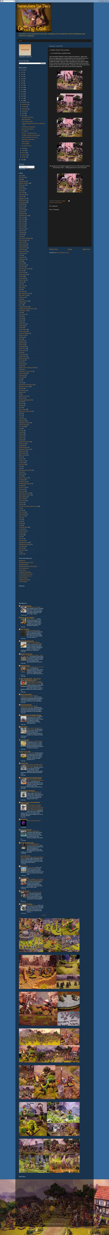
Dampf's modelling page (27, 842)
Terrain (21, 510)
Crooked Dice (22, 570)
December (25, 102)
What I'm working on (32, 716)
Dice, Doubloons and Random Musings (31, 715)
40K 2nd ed (22, 177)
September (25, 109)
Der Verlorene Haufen (25, 268)
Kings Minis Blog (23, 564)
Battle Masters (23, 200)
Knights (21, 365)
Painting (21, 439)
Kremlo (21, 369)
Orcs (61, 202)
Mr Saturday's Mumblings (28, 790)
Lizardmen (22, 375)
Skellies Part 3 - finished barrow (35, 741)
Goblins (21, 327)
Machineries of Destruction (26, 384)
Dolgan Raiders (23, 274)
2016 (22, 87)
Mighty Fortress (23, 396)
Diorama (21, 270)
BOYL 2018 (22, 225)
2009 (22, 159)
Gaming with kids (23, 306)
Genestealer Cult (23, 310)
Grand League (22, 329)
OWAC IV (21, 436)
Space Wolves (22, 500)
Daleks (21, 261)
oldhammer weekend (24, 422)
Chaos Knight (22, 246)
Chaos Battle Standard (25, 238)
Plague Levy (22, 443)
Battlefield (22, 204)
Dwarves (21, 282)
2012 (22, 96)
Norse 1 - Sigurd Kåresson (33, 792)
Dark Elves (22, 266)
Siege (20, 468)
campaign (21, 232)
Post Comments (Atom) (63, 252)
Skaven (21, 472)
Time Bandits (22, 514)
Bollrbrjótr (22, 213)
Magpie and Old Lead (26, 654)
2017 (22, 85)
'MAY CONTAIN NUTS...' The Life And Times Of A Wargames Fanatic (31, 679)
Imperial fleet (22, 356)
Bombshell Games (23, 215)
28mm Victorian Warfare (27, 617)
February (24, 154)
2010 (22, 100)
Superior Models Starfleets (33, 630)
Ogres (20, 417)
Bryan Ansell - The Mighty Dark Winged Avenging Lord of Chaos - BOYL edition (35, 766)
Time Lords (22, 516)
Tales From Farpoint (26, 829)
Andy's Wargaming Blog (27, 641)
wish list (21, 548)
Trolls (20, 525)
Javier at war (24, 866)
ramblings (22, 445)
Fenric (20, 299)
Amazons (21, 188)
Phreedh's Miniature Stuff (26, 562)
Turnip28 (21, 529)
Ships (20, 466)
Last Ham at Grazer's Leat (26, 371)
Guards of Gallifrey (24, 333)
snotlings (21, 485)
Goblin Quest (22, 323)
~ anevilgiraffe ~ (25, 740)
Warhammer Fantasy (24, 544)
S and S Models (23, 581)
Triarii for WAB (31, 867)
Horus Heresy (22, 348)
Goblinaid (21, 325)
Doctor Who (22, 272)
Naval (20, 407)
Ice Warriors (22, 354)
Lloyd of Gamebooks (26, 694)
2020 (22, 78)
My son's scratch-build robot (34, 820)
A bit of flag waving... (27, 121)
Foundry (21, 303)
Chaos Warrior (23, 251)
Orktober (21, 434)
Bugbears (21, 230)
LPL (20, 381)
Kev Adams (22, 360)
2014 (22, 91)
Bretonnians (22, 228)
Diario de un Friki (25, 751)
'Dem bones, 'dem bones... (28, 139)
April (23, 150)
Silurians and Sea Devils (25, 470)
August (24, 111)
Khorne (21, 362)
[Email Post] (69, 200)
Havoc (20, 339)
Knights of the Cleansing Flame (27, 367)
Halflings (21, 337)
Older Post (86, 249)
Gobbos (21, 322)
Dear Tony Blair (25, 629)
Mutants (21, 405)
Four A (21, 305)
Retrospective (22, 451)
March (24, 152)
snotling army (23, 481)
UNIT (20, 536)
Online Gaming (23, 424)
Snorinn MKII (25, 143)
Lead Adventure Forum (25, 576)
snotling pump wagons (25, 483)
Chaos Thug (22, 249)
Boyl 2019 (21, 227)
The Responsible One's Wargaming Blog (31, 777)
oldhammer (22, 420)
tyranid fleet (22, 531)
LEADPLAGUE (24, 763)
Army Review (22, 194)
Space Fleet (22, 491)
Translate (31, 169)
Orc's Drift (56, 202)
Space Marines (23, 496)
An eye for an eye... (27, 145)
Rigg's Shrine (22, 453)
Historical (21, 344)
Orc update (25, 131)
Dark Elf (21, 263)
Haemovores (22, 335)
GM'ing (21, 316)
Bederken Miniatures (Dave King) (28, 566)
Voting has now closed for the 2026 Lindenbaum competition (29, 696)
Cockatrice (22, 253)
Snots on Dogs (22, 487)
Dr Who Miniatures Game (26, 574)
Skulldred (21, 474)
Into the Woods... (31, 618)
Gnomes (21, 318)
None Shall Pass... (26, 119)
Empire (21, 287)
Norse (20, 415)
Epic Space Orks (23, 295)
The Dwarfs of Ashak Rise (28, 127)
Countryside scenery (32, 905)
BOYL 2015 (22, 219)
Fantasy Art (22, 297)
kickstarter (22, 363)
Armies (21, 190)
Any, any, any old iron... (28, 129)
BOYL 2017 (22, 223)
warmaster (22, 546)
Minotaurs (22, 398)
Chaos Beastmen (23, 240)
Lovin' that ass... (26, 141)
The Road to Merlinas (27, 117)
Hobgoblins (22, 346)
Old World (22, 419)
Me (20, 394)
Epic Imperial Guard (24, 293)
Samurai (21, 459)
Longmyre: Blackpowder (33, 831)
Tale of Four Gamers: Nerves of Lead (28, 506)
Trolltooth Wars (23, 527)
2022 (22, 74)
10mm (20, 175)
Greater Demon (23, 331)
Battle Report (22, 202)
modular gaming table (25, 400)
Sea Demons (22, 464)
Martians (21, 388)
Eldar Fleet (22, 285)
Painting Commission (24, 441)
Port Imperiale (24, 878)
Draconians (22, 278)
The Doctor (22, 512)
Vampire (21, 538)
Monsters (21, 403)
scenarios (21, 462)
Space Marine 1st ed (24, 493)
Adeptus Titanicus (24, 183)
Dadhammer (22, 259)
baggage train (22, 198)
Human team (22, 350)
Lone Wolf (21, 377)
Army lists (21, 192)
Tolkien (21, 523)
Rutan (20, 457)
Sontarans (21, 489)
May (23, 148)
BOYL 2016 (22, 221)
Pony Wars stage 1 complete (34, 607)
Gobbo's (21, 320)
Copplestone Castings (24, 579)
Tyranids (21, 533)
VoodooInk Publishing (25, 572)
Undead (21, 535)
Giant (20, 312)
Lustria (21, 382)
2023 (22, 72)
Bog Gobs (21, 211)
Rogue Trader (22, 455)
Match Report (22, 390)
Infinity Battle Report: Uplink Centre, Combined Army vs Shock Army (35, 780)
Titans (20, 519)
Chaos (20, 236)
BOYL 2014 (22, 217)
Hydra (20, 352)
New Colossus (22, 409)
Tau (20, 508)
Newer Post (53, 249)
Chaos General (23, 244)
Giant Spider (22, 314)
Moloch (21, 401)
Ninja (20, 413)
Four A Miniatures (24, 568)
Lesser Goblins (23, 373)
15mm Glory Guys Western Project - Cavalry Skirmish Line (34, 643)
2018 (22, 83)
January (24, 157)
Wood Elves (22, 550)
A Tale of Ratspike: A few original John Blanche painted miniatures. (35, 880)
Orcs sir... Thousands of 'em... (29, 133)
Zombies (21, 553)
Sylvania (21, 504)
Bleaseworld (24, 727)
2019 (22, 81)
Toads (20, 521)
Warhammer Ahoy (24, 542)
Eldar (20, 284)
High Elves (22, 342)
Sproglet (21, 502)
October (24, 106)
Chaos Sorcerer (23, 247)
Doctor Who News (25, 856)
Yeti (20, 552)
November (25, 104)
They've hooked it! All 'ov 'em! (30, 137)
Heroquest (21, 341)
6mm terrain (22, 181)
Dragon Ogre (22, 280)
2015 (22, 89)
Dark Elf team (22, 265)
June (23, 115)
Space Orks (22, 498)
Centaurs (21, 234)
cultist (20, 255)
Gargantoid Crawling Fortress (27, 308)
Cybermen (21, 257)
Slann (20, 476)
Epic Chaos (22, 291)
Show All (44, 915)
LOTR (20, 379)
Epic (20, 289)
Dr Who (21, 276)
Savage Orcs (22, 460)
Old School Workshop (26, 904)
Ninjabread (22, 560)
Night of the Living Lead (25, 411)
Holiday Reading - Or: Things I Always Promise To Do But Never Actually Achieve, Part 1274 (35, 683)
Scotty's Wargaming (26, 606)
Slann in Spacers (23, 477)
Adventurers (22, 185)
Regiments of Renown (24, 449)
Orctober (21, 430)
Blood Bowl (22, 209)
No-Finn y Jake (30, 753)
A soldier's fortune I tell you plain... (31, 135)
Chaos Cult (22, 242)
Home (20, 40)
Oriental (21, 432)
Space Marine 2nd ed (24, 495)
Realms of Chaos (25, 891)
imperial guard (23, 358)
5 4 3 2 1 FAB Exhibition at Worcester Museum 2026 (33, 844)
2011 (22, 98)
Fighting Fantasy (23, 301)
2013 (22, 94)
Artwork (21, 196)
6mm (20, 179)
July (23, 113)
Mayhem (21, 392)
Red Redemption (23, 447)
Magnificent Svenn (24, 386)
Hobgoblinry (24, 819)
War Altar (21, 540)
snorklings (22, 479)
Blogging (21, 208)
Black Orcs (22, 206)
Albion (21, 187)
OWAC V (21, 438)
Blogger (64, 1224)
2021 (22, 76)
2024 (22, 70)
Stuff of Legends (23, 577)
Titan (20, 517)
